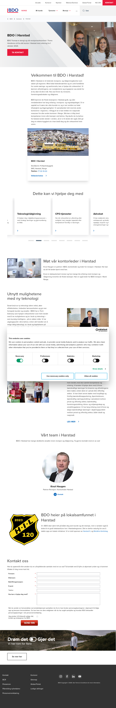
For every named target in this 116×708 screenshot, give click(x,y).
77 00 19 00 (42, 171)
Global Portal (86, 3)
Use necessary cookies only (58, 376)
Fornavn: (22, 574)
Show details (98, 369)
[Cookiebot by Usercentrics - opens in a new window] (97, 330)
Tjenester (51, 10)
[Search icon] (83, 10)
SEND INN (29, 622)
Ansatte (38, 3)
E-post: (22, 586)
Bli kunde (39, 10)
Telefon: (11, 590)
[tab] (31, 240)
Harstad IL (87, 531)
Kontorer (48, 3)
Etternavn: (22, 578)
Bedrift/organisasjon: (22, 582)
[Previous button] (11, 223)
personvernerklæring (34, 613)
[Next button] (104, 223)
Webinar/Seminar (72, 3)
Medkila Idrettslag (101, 531)
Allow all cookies (91, 376)
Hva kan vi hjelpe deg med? (22, 594)
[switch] (45, 360)
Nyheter (59, 3)
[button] (109, 2)
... (76, 10)
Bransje (65, 10)
